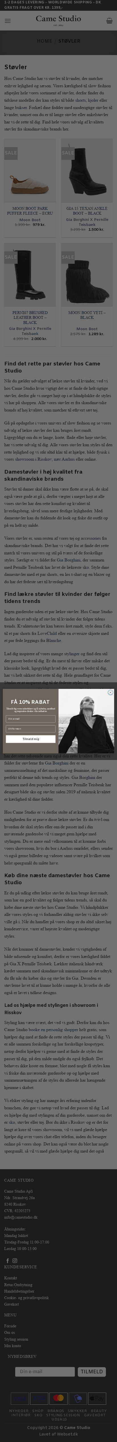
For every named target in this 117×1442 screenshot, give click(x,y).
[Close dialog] (110, 692)
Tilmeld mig (30, 739)
